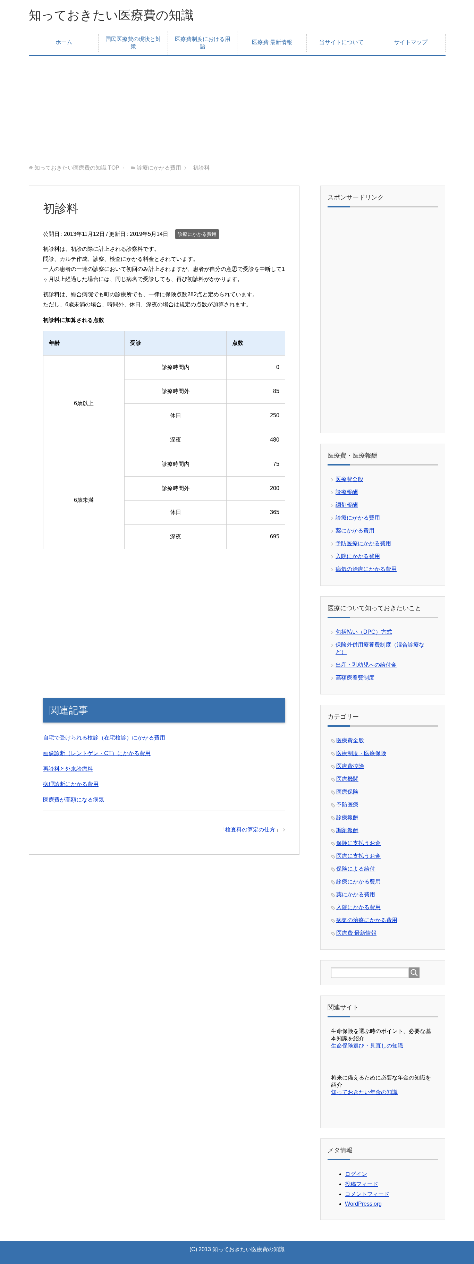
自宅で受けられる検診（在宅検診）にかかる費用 (104, 738)
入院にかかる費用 (358, 556)
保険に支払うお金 (358, 843)
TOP (76, 168)
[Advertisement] (237, 104)
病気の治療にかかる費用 (366, 569)
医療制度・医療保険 (361, 753)
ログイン (356, 1174)
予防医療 (347, 805)
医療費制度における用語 (202, 42)
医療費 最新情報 (272, 42)
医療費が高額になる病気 (73, 800)
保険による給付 (355, 869)
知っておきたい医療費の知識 (111, 15)
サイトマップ (411, 42)
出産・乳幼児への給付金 (366, 665)
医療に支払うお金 (358, 856)
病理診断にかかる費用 (71, 784)
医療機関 (347, 779)
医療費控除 (350, 766)
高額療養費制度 (355, 678)
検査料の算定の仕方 (250, 829)
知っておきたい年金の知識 (364, 1092)
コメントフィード (367, 1194)
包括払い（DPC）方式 (364, 632)
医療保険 (347, 792)
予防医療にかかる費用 (363, 543)
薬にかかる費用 (355, 530)
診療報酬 (347, 492)
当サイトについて (341, 42)
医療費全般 (349, 479)
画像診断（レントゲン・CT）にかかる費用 (97, 753)
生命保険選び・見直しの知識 (367, 1046)
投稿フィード (361, 1184)
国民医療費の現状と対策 (133, 42)
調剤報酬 (347, 505)
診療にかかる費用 (197, 234)
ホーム (64, 42)
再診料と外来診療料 (68, 769)
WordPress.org (363, 1204)
